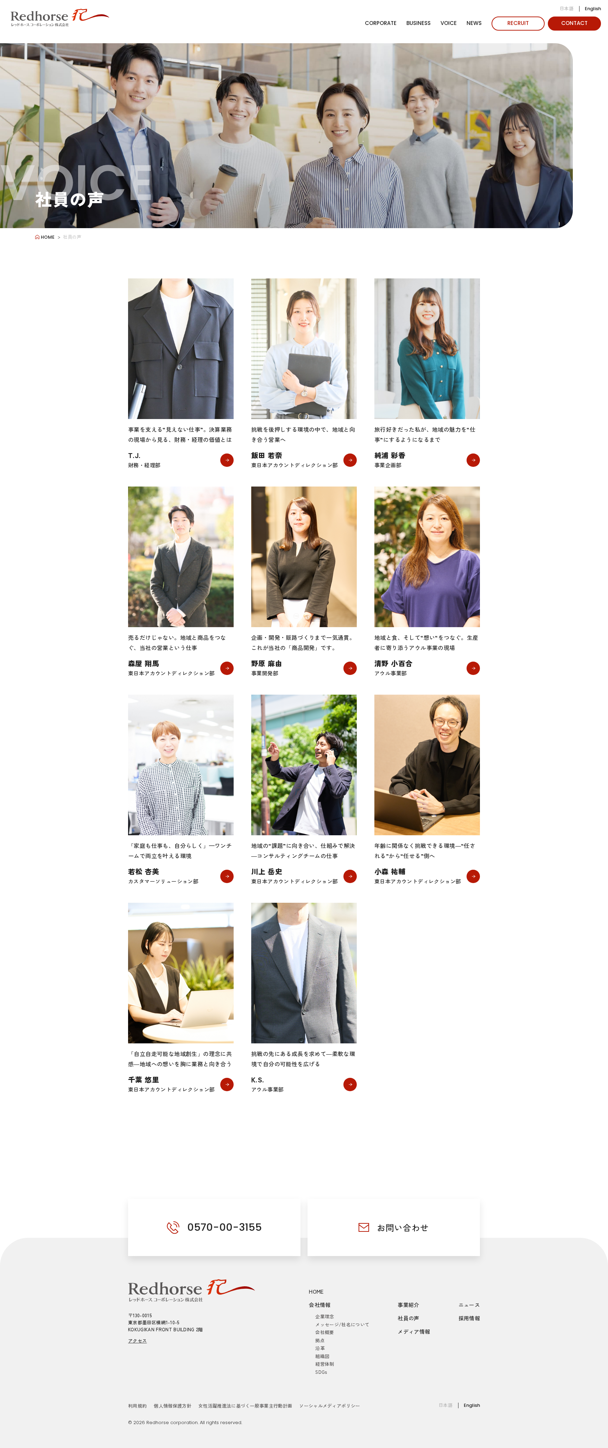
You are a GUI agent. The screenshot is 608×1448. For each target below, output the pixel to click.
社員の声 (408, 1318)
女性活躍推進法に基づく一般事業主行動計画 (245, 1405)
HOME (316, 1291)
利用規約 (137, 1405)
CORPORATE (381, 23)
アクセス (137, 1340)
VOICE (449, 23)
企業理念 (324, 1316)
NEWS (474, 23)
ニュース (469, 1304)
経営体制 (324, 1363)
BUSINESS (418, 23)
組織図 (322, 1356)
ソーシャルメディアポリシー (329, 1405)
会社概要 (324, 1332)
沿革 (320, 1348)
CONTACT (574, 23)
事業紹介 (408, 1304)
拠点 (320, 1340)
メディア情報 (414, 1331)
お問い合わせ (403, 1227)
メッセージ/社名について (342, 1324)
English (593, 8)
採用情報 (469, 1318)
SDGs (321, 1372)
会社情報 (320, 1304)
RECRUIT (518, 23)
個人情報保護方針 (172, 1405)
